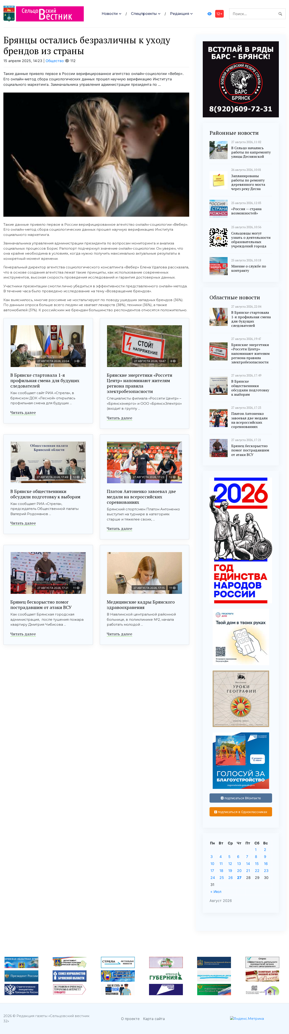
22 (257, 870)
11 (221, 863)
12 (230, 863)
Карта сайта (154, 1018)
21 (248, 870)
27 (239, 877)
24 (212, 877)
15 (257, 863)
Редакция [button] (179, 14)
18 (221, 870)
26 (230, 877)
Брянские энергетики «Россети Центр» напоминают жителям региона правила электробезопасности (139, 383)
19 (230, 870)
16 (266, 863)
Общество (55, 60)
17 (212, 870)
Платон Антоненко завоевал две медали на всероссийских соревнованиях (141, 496)
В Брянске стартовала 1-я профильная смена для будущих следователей (44, 380)
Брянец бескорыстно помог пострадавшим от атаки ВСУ (41, 604)
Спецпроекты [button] (144, 14)
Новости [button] (110, 14)
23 (266, 870)
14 (248, 863)
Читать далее (23, 412)
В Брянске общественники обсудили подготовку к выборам (45, 494)
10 (212, 863)
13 (239, 863)
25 (221, 877)
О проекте (130, 1018)
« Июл (215, 891)
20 (239, 870)
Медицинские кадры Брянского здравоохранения (141, 604)
